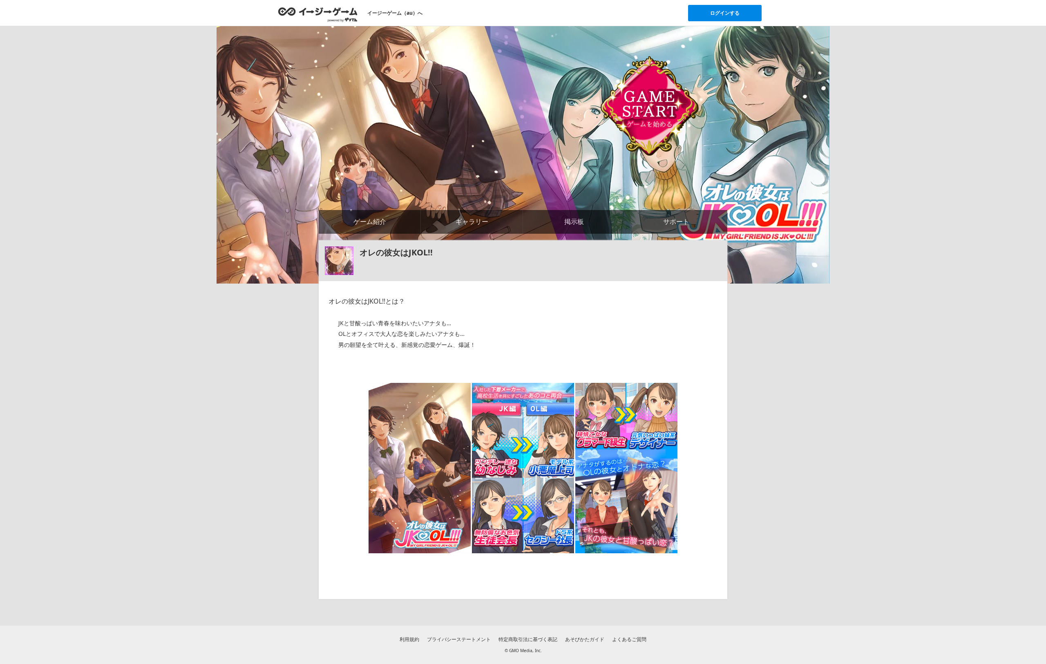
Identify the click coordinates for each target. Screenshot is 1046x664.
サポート (676, 221)
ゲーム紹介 (369, 221)
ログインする (725, 12)
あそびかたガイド (584, 639)
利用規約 (409, 639)
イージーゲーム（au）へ (394, 12)
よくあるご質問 (629, 639)
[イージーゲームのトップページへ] (318, 14)
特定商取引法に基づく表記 (527, 639)
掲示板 (574, 221)
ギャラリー (472, 221)
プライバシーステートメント (459, 639)
